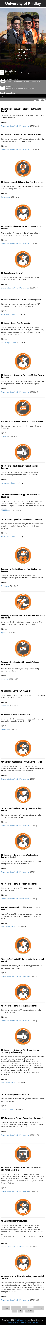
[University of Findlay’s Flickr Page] (45, 99)
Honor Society (6, 511)
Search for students (7, 93)
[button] (23, 116)
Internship (4, 436)
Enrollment (5, 586)
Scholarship (5, 197)
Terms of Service (14, 1322)
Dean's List (5, 706)
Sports (3, 633)
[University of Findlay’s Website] (35, 99)
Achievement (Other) (8, 314)
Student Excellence (7, 1109)
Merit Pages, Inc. (21, 1320)
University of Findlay (23, 4)
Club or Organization (8, 342)
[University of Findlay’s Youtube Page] (42, 99)
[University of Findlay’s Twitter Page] (40, 99)
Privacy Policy (26, 1322)
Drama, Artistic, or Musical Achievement (15, 126)
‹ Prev (6, 1308)
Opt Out (35, 1322)
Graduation (5, 729)
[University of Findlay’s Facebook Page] (38, 99)
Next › (29, 1310)
